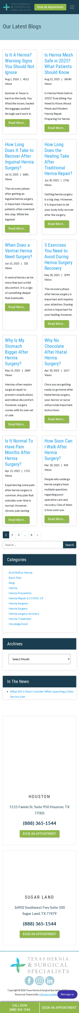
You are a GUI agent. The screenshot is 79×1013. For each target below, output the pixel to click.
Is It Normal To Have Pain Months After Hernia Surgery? (19, 452)
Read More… (17, 123)
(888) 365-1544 (39, 823)
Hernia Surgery (18, 608)
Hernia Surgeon (18, 603)
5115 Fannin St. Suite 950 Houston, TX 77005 (39, 810)
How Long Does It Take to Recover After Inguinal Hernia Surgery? (19, 156)
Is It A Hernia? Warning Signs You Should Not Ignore (19, 63)
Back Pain (15, 577)
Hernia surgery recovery (24, 613)
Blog (12, 582)
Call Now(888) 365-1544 (19, 1007)
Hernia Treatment (20, 618)
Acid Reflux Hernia (20, 572)
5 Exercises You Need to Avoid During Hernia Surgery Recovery (58, 256)
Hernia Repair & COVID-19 (26, 598)
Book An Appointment (50, 7)
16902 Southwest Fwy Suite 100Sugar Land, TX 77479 (39, 910)
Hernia (13, 588)
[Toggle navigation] (72, 7)
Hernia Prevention (20, 593)
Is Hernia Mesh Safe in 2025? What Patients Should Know (58, 63)
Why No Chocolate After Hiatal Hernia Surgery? (55, 352)
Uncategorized (18, 624)
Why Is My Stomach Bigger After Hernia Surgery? (16, 352)
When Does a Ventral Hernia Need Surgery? (18, 250)
